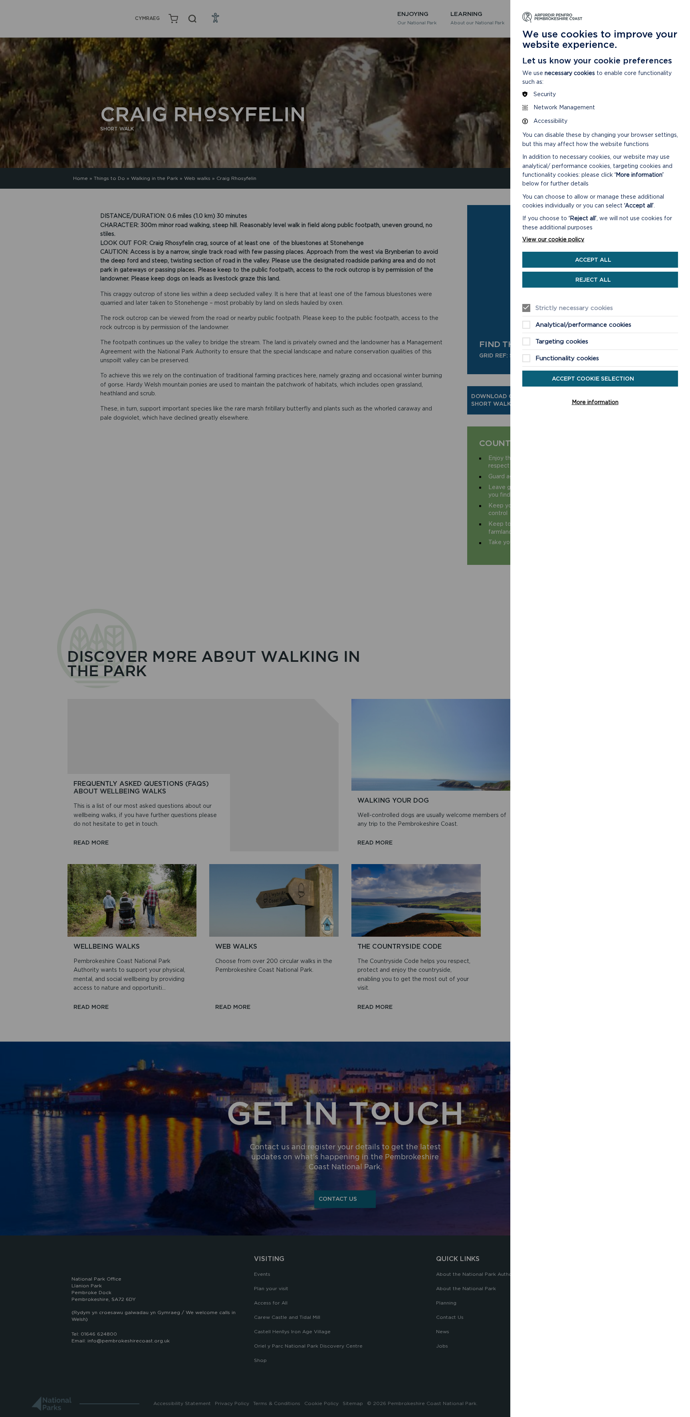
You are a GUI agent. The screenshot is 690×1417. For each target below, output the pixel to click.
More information (595, 402)
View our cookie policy (553, 239)
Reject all (593, 279)
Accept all (593, 260)
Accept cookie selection (593, 378)
